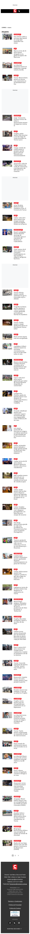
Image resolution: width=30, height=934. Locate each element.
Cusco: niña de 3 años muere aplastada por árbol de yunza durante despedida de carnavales (20, 381)
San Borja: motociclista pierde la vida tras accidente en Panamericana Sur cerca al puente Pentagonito (20, 527)
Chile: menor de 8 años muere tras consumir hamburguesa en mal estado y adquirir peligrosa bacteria (20, 254)
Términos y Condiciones (15, 901)
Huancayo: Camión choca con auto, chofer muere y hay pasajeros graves (20, 679)
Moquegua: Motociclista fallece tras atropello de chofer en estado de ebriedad (21, 832)
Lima (15, 145)
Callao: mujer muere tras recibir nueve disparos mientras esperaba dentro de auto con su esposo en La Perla (20, 494)
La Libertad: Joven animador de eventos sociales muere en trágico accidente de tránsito (20, 719)
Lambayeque (18, 553)
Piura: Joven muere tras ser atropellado (20, 337)
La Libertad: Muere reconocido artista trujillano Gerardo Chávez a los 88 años (20, 759)
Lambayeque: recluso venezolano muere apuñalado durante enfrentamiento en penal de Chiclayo (20, 559)
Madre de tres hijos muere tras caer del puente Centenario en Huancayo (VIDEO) (20, 846)
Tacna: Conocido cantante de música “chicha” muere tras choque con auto (21, 666)
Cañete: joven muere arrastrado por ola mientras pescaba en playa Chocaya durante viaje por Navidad (20, 635)
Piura (16, 304)
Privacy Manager (15, 898)
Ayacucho (17, 161)
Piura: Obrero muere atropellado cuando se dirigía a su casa (20, 773)
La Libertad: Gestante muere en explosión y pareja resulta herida (20, 67)
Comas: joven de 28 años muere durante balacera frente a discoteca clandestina (20, 464)
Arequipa (17, 796)
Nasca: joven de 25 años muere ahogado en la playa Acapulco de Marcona (20, 54)
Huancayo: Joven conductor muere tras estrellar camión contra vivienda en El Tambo (20, 787)
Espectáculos (18, 229)
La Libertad (17, 62)
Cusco (16, 375)
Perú (15, 131)
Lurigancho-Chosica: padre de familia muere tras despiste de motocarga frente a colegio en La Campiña (20, 398)
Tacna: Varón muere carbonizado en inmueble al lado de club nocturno (20, 733)
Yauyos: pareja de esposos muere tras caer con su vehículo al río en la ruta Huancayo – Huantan (20, 544)
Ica (15, 48)
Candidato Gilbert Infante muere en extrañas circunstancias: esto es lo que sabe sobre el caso (20, 350)
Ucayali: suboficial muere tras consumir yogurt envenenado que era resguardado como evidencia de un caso (20, 415)
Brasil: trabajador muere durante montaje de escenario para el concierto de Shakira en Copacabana (20, 236)
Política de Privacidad (15, 905)
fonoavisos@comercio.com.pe (18, 884)
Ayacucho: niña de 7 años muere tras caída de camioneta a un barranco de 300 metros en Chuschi (20, 167)
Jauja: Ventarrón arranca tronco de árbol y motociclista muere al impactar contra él (20, 121)
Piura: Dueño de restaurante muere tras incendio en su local (20, 746)
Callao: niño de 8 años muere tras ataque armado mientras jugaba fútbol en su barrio (20, 221)
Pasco (16, 645)
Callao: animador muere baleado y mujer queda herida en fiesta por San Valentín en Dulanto (20, 449)
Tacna (16, 75)
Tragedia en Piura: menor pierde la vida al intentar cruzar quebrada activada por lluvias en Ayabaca (20, 310)
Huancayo (17, 34)
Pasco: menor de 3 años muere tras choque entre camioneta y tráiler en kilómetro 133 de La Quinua (20, 651)
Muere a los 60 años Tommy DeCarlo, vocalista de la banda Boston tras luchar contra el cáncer (20, 366)
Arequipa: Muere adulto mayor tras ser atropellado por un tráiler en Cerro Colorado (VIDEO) (20, 802)
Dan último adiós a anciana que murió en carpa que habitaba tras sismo (20, 40)
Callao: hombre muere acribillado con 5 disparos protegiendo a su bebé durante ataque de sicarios (20, 511)
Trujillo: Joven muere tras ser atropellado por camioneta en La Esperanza (19, 704)
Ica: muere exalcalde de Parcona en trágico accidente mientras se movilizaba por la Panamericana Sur (20, 432)
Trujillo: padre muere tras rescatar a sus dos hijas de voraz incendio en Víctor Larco (21, 137)
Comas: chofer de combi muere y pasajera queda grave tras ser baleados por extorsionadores (20, 151)
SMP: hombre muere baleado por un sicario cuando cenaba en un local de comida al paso (21, 478)
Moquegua (17, 826)
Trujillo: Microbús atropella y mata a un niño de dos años (20, 621)
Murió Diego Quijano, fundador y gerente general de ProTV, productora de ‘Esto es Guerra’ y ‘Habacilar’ (20, 606)
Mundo (16, 247)
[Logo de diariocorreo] (15, 11)
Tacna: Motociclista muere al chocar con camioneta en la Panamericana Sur (21, 81)
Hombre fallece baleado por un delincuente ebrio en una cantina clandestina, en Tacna (20, 817)
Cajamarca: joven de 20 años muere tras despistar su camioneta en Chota (21, 590)
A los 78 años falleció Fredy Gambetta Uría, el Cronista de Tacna (20, 207)
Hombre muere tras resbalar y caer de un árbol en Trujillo (20, 691)
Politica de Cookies (15, 908)
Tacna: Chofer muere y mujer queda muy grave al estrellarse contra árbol (20, 326)
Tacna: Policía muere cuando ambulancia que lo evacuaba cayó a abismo (20, 296)
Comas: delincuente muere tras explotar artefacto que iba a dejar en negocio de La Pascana (20, 575)
